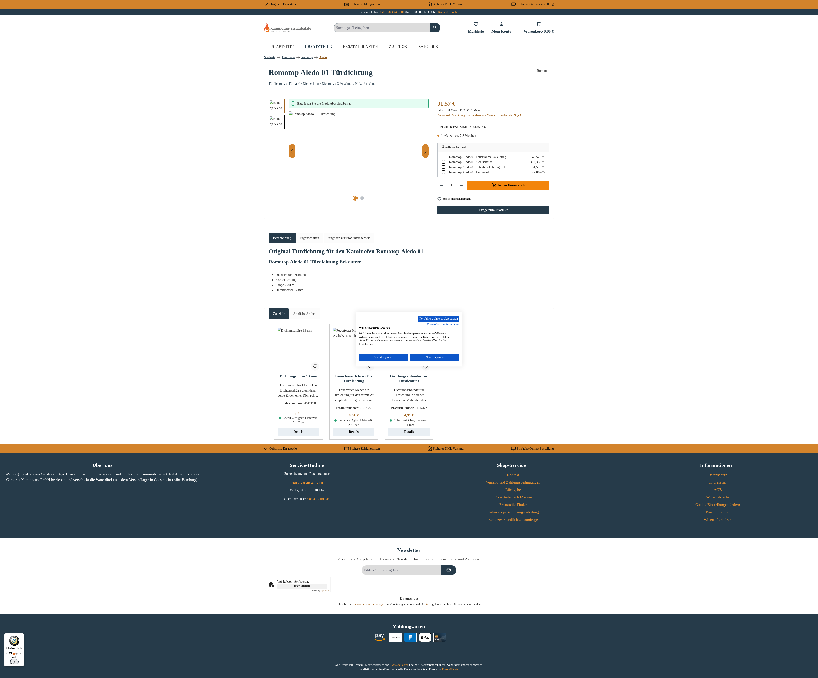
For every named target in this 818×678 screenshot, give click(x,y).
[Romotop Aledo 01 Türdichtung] (359, 157)
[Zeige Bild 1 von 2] (355, 198)
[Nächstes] (425, 151)
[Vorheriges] (292, 151)
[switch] (14, 661)
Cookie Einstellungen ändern (717, 504)
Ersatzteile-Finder (513, 504)
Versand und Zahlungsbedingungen (513, 482)
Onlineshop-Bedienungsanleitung (513, 512)
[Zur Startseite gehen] (287, 27)
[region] (348, 151)
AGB (718, 490)
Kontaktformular (448, 12)
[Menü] (21, 635)
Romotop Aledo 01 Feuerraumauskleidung (477, 157)
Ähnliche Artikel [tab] (304, 313)
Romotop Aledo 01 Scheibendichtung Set (477, 167)
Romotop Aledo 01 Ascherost (469, 172)
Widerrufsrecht (717, 497)
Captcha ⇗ (320, 590)
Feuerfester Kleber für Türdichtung (353, 378)
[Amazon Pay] (379, 637)
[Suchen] (435, 27)
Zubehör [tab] (278, 313)
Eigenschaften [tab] (309, 238)
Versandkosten (399, 664)
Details (298, 431)
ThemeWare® (450, 669)
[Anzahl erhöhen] (461, 185)
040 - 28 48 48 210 (392, 12)
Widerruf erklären (717, 519)
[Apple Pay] (425, 637)
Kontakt (513, 475)
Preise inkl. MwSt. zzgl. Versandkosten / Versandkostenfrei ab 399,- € (479, 115)
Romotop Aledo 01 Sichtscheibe (471, 162)
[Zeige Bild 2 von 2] (362, 198)
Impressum (717, 482)
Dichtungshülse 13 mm (298, 376)
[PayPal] (410, 637)
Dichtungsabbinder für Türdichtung (409, 378)
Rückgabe (513, 490)
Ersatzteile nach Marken (513, 497)
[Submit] (448, 570)
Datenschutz (717, 475)
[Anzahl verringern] (441, 185)
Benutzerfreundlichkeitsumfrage (513, 519)
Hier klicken (302, 585)
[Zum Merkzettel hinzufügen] (315, 366)
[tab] (282, 238)
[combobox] (382, 27)
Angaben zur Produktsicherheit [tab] (349, 238)
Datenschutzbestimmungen (368, 604)
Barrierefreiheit (717, 512)
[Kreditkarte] (439, 637)
